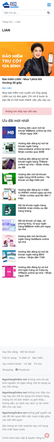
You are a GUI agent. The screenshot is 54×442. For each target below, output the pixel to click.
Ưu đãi (27, 363)
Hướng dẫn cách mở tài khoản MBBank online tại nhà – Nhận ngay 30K (34, 130)
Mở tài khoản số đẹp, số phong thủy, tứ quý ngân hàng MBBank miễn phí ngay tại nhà (34, 225)
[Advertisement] (27, 311)
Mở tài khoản (27, 351)
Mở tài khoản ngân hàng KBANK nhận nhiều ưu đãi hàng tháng (33, 208)
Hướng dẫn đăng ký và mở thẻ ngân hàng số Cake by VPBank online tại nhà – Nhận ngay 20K (35, 271)
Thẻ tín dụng (9, 357)
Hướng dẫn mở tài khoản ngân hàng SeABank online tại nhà (33, 239)
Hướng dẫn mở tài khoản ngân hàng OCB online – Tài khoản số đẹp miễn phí (34, 177)
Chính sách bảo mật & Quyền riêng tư (23, 437)
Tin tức (38, 363)
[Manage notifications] (47, 435)
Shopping (7, 369)
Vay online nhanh (11, 363)
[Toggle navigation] (49, 4)
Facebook (24, 369)
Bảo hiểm (7, 88)
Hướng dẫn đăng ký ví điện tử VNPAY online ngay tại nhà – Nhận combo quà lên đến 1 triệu (34, 194)
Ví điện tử (24, 357)
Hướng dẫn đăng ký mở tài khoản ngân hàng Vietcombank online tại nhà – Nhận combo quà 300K (34, 147)
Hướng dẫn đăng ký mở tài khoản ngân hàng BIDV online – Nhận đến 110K (33, 254)
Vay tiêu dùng (10, 351)
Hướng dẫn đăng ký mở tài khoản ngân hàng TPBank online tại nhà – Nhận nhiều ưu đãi (33, 163)
